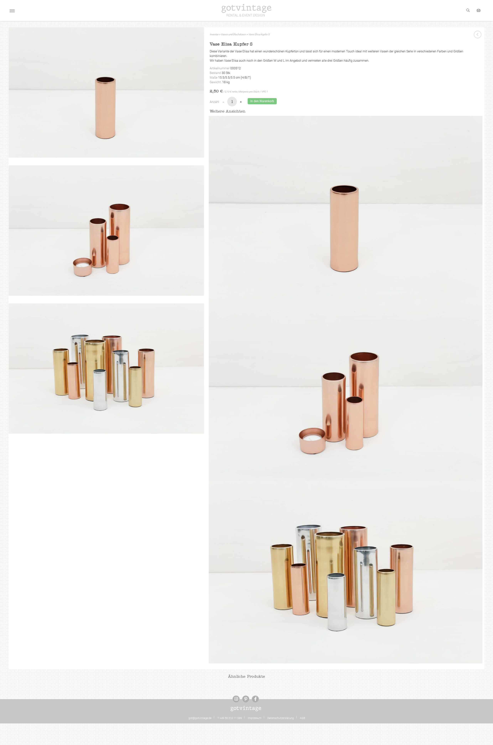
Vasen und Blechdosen (233, 34)
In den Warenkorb (262, 101)
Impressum (254, 718)
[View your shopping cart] (480, 10)
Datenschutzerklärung (280, 718)
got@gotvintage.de (200, 718)
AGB (302, 718)
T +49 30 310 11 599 (229, 718)
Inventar (214, 34)
